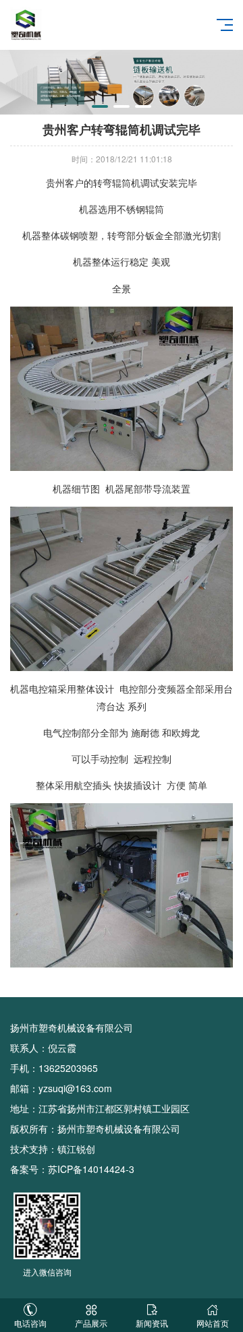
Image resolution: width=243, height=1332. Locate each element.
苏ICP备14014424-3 (91, 1169)
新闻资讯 (152, 1323)
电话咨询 (30, 1323)
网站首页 (212, 1323)
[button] (100, 106)
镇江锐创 (76, 1148)
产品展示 (91, 1323)
